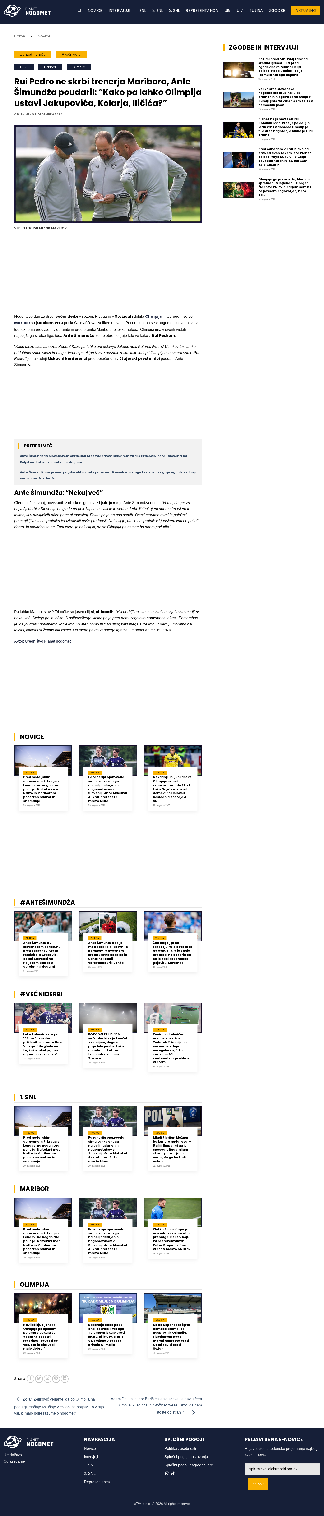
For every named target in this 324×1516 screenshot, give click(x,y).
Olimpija (78, 67)
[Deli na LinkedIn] (65, 1379)
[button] (79, 10)
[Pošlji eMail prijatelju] (47, 1379)
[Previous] (8, 781)
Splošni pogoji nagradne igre (188, 1465)
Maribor (50, 67)
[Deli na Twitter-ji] (39, 1379)
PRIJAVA (258, 1484)
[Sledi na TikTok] (173, 1474)
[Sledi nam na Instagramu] (167, 1474)
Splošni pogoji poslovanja (186, 1457)
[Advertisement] (108, 272)
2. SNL (157, 10)
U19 (227, 10)
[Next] (208, 781)
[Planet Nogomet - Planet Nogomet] (27, 11)
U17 (240, 10)
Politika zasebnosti (180, 1449)
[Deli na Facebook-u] (30, 1379)
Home (19, 36)
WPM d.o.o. (142, 1504)
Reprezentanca (202, 10)
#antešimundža (33, 54)
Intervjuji (119, 10)
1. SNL (141, 10)
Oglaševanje (14, 1461)
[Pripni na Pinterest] (56, 1379)
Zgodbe (277, 10)
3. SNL (174, 10)
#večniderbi (71, 54)
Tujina (256, 10)
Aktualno (306, 10)
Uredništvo (13, 1455)
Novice (95, 10)
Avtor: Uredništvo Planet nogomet (42, 641)
